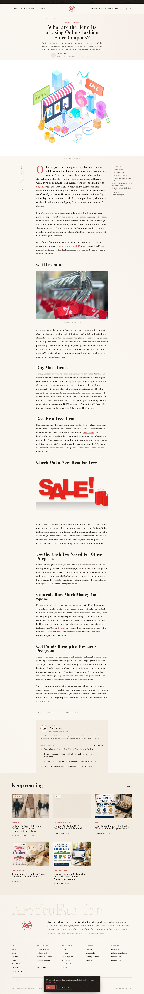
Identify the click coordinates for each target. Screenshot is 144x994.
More (129, 787)
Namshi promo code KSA (67, 246)
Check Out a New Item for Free (121, 179)
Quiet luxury (41, 967)
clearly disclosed (99, 933)
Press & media (66, 964)
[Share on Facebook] (91, 55)
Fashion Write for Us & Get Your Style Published (68, 827)
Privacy (14, 981)
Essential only (64, 987)
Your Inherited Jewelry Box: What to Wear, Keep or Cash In (112, 827)
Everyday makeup (43, 960)
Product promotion (118, 957)
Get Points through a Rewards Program (119, 194)
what (77, 712)
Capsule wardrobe (43, 949)
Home (44, 18)
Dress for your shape (44, 957)
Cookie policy (51, 982)
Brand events (116, 960)
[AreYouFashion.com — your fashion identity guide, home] (72, 9)
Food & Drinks (17, 964)
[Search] (121, 8)
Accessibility (91, 953)
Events (94, 9)
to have (55, 679)
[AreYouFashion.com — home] (27, 925)
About (63, 949)
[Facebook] (102, 989)
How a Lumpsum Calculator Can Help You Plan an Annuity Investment (69, 876)
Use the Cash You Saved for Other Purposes (122, 184)
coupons (50, 712)
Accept (50, 987)
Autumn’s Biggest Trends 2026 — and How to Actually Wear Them (26, 828)
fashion (60, 712)
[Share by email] (22, 189)
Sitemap (89, 960)
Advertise (89, 949)
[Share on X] (86, 55)
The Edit (102, 9)
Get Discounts (118, 169)
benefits (40, 712)
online (68, 712)
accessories (88, 432)
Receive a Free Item (120, 175)
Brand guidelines (92, 957)
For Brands (113, 9)
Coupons (51, 18)
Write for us (65, 960)
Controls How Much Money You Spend (122, 189)
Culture (42, 9)
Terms (19, 981)
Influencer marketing (119, 953)
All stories (98, 745)
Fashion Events (17, 971)
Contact (64, 967)
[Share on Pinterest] (81, 55)
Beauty (24, 9)
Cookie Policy (27, 981)
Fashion (15, 9)
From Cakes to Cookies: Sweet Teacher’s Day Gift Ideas (28, 875)
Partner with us (116, 949)
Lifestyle (33, 9)
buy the (40, 186)
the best (61, 628)
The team (64, 953)
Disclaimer (36, 981)
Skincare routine (43, 964)
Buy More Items (119, 172)
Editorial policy (67, 957)
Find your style (42, 953)
